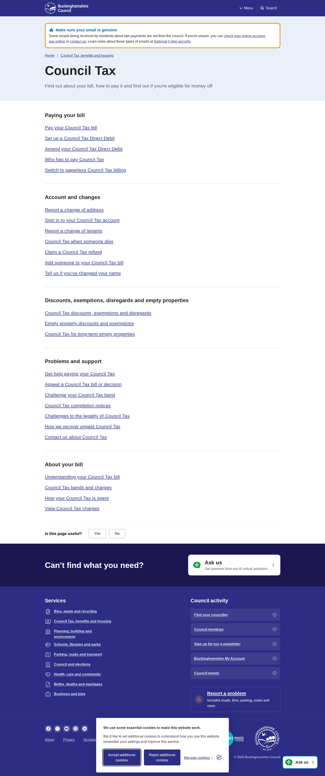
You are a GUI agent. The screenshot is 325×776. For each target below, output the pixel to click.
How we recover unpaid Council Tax (82, 426)
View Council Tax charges (72, 508)
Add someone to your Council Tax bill (84, 262)
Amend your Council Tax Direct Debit (84, 148)
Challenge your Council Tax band (80, 394)
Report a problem (226, 693)
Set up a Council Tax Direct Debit (80, 138)
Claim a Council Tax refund (73, 251)
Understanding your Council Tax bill (82, 476)
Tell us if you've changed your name (83, 273)
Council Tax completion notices (78, 405)
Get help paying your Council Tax (80, 373)
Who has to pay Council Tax (74, 159)
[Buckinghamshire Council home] (267, 738)
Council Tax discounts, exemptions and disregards (98, 312)
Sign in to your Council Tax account (82, 220)
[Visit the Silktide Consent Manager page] (219, 757)
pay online (57, 41)
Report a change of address (74, 209)
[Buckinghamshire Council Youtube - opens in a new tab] (66, 728)
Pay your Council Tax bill (71, 127)
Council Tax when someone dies (79, 241)
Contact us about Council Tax (76, 437)
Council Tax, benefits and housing (87, 55)
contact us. (78, 41)
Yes (97, 533)
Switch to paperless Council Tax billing (85, 170)
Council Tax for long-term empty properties (90, 333)
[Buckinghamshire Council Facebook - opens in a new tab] (48, 728)
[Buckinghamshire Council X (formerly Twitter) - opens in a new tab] (57, 728)
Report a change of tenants (73, 230)
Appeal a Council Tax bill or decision (83, 384)
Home (49, 55)
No (117, 533)
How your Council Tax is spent (77, 498)
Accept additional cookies (121, 757)
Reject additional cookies (162, 757)
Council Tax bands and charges (78, 487)
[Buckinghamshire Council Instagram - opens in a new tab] (75, 728)
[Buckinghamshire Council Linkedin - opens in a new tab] (84, 728)
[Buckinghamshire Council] (66, 8)
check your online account (244, 36)
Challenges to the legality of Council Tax (87, 415)
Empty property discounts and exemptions (89, 323)
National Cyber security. (172, 41)
